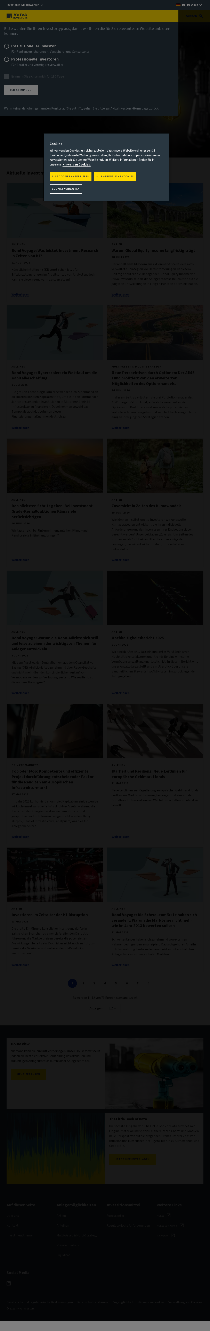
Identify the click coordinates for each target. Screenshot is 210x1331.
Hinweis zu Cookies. (77, 164)
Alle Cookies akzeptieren (70, 176)
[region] (106, 167)
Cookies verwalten (66, 189)
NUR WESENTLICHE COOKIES (115, 176)
